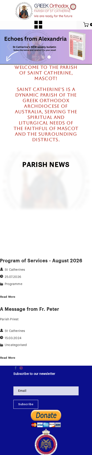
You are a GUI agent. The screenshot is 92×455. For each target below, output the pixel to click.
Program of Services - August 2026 (41, 260)
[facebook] (15, 368)
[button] (38, 25)
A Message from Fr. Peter (29, 309)
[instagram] (21, 368)
